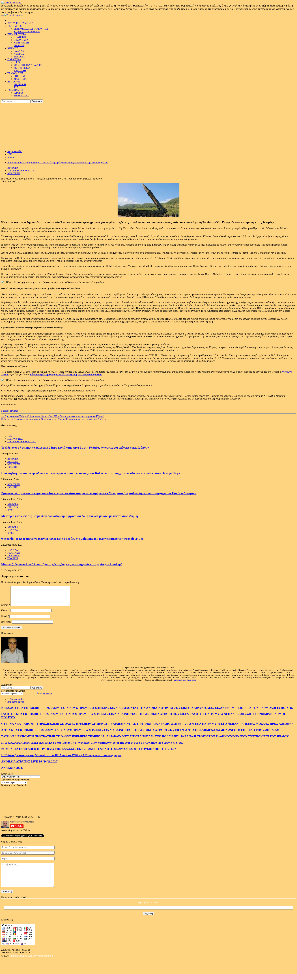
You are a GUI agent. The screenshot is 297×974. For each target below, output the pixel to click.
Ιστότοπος (6, 621)
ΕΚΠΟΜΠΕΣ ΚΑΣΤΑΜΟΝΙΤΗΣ (31, 28)
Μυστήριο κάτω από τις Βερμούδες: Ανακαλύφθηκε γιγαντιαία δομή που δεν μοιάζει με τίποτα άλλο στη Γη (69, 516)
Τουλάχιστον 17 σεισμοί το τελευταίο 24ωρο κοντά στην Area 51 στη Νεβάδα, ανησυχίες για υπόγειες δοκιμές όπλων (75, 447)
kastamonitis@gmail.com (185, 680)
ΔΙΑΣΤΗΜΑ (20, 79)
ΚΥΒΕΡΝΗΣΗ (21, 42)
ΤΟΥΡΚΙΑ (19, 56)
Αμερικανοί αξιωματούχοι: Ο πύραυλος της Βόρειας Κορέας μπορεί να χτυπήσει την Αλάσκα (53, 419)
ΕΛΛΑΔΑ (19, 51)
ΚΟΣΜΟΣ (12, 48)
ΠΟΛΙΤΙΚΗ (20, 37)
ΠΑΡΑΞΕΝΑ (14, 59)
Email (5, 616)
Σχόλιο (5, 605)
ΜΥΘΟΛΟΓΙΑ (21, 95)
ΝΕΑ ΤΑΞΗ (20, 70)
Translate (47, 693)
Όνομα (5, 610)
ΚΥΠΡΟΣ (19, 53)
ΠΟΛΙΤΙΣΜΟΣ (15, 90)
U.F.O (17, 62)
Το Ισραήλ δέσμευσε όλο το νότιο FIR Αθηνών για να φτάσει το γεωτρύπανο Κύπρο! (52, 416)
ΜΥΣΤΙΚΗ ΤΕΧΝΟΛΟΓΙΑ (28, 65)
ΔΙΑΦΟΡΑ (19, 45)
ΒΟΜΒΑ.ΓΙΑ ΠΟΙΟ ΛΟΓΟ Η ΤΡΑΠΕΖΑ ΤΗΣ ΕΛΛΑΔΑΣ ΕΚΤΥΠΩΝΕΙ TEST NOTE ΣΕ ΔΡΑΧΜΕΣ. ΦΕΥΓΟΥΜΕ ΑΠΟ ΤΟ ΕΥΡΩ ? (88, 749)
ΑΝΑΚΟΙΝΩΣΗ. (12, 767)
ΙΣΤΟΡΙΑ (18, 92)
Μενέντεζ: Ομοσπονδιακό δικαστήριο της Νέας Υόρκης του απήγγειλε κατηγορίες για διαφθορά (61, 564)
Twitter (14, 410)
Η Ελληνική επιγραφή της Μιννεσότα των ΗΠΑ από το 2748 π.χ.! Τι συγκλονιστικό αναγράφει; (61, 755)
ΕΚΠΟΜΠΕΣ (14, 26)
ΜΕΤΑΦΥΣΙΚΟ (22, 67)
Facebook (6, 410)
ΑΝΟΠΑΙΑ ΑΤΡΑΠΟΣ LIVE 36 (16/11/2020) (29, 761)
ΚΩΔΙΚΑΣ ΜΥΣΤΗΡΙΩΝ (27, 31)
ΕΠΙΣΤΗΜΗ (20, 76)
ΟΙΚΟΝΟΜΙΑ (21, 40)
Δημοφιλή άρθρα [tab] (15, 701)
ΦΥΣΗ (17, 87)
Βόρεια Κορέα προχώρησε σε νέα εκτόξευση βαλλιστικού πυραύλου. (66, 374)
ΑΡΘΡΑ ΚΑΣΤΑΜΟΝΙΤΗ (20, 23)
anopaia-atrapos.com (21, 955)
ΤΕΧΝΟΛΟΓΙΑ (15, 73)
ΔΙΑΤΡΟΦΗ (13, 81)
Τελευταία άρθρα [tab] (15, 699)
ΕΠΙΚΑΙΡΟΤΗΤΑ (16, 34)
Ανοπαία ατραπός (43, 955)
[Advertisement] (148, 126)
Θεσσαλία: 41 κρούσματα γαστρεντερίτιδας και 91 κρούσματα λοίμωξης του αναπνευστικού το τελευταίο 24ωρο (72, 538)
